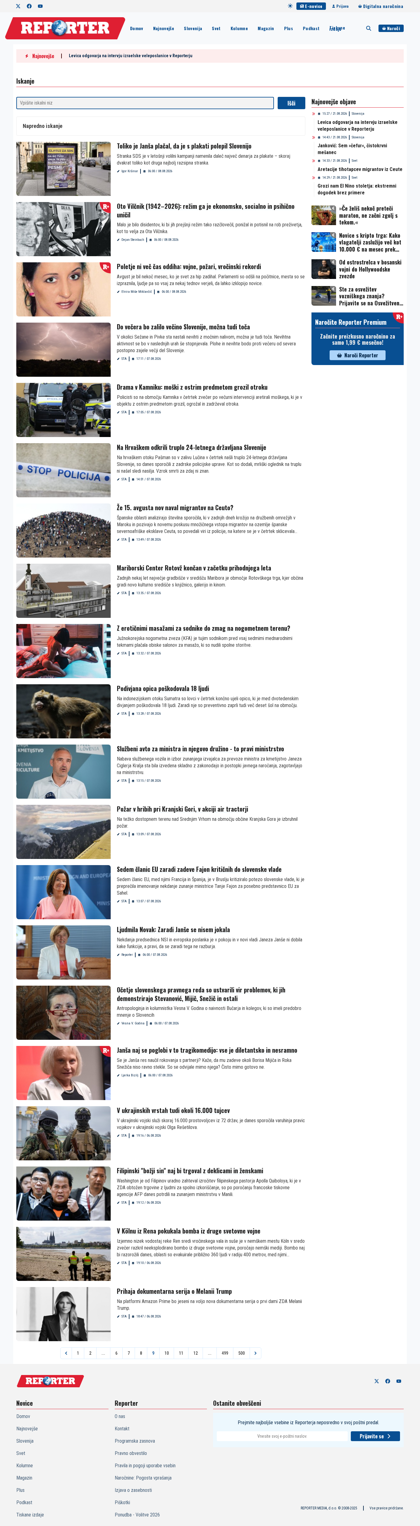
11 (181, 1353)
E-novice (313, 6)
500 (241, 1353)
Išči (291, 103)
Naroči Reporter (361, 355)
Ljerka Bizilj (129, 1075)
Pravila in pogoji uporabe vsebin (145, 1465)
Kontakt (122, 1429)
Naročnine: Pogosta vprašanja (143, 1478)
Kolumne (239, 28)
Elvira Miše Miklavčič (136, 292)
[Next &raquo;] (255, 1353)
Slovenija (193, 28)
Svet (216, 28)
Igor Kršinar (129, 171)
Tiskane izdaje (337, 28)
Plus (288, 28)
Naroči (393, 28)
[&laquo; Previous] (66, 1353)
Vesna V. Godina (133, 1023)
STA (124, 359)
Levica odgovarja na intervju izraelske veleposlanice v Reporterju (130, 55)
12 (195, 1353)
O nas (120, 1416)
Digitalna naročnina (383, 6)
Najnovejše (163, 28)
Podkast (311, 28)
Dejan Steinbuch (132, 240)
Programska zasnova (135, 1441)
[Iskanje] (369, 28)
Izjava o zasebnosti (133, 1490)
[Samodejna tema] (290, 6)
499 (225, 1353)
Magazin (266, 28)
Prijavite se (372, 1436)
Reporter (127, 955)
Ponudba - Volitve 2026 (137, 1515)
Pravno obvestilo (131, 1453)
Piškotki (122, 1502)
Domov (136, 28)
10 (166, 1353)
